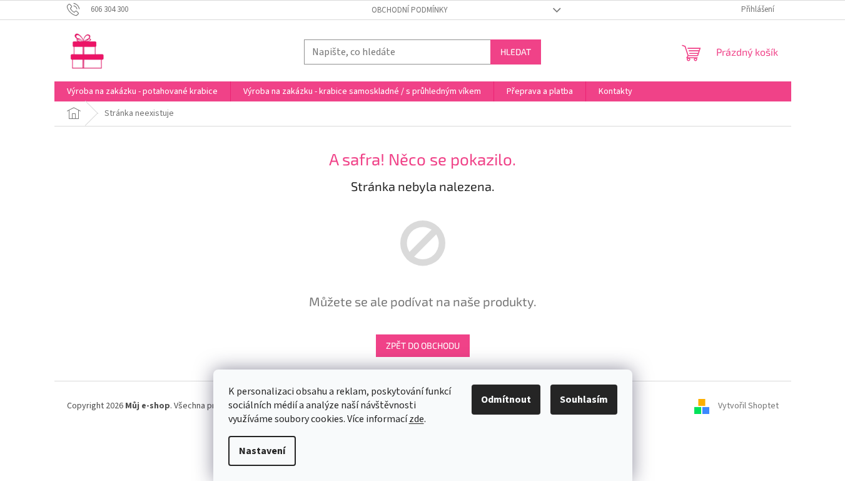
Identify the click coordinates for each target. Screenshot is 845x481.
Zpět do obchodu (423, 345)
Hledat (515, 51)
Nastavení (262, 451)
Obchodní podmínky (410, 10)
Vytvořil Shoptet (748, 406)
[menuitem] (142, 91)
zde (416, 419)
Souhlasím (584, 399)
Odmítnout (506, 399)
